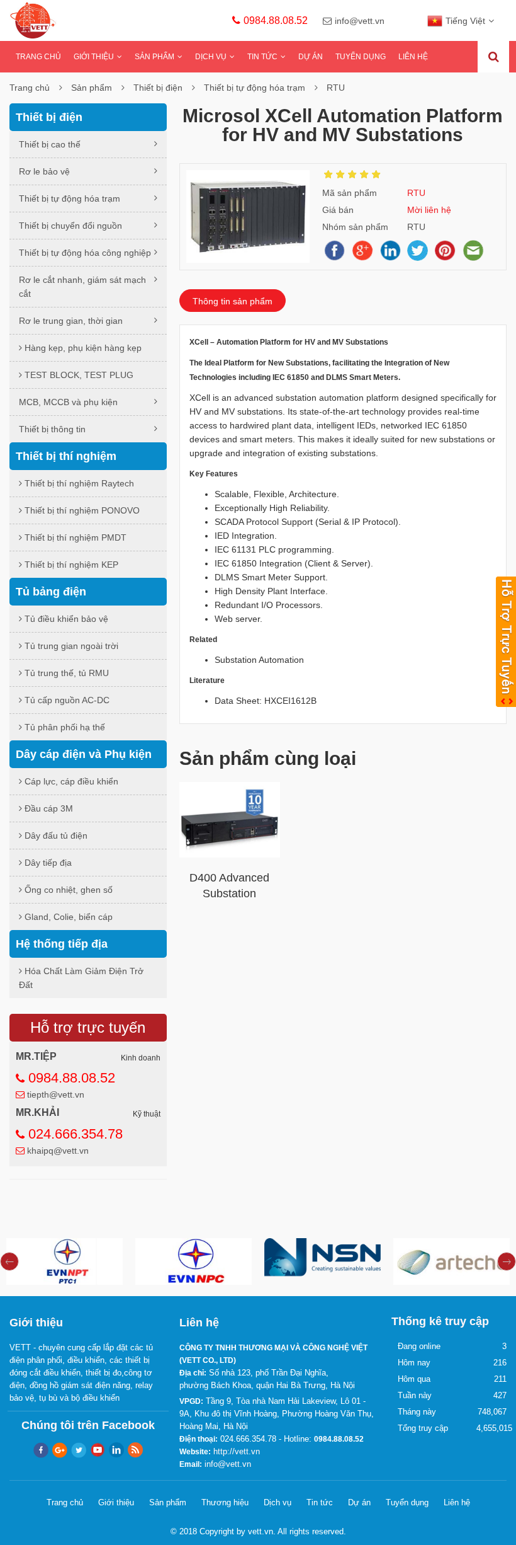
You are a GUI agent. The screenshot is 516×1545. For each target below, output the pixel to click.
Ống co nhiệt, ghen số (67, 890)
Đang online (419, 1346)
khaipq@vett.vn (58, 1151)
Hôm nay (414, 1362)
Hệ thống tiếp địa (62, 944)
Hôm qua (414, 1379)
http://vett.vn (236, 1451)
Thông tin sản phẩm (232, 301)
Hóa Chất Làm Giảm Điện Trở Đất (81, 978)
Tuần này (415, 1395)
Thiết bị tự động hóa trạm (254, 88)
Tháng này (417, 1411)
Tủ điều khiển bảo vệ (65, 619)
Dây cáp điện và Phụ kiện (84, 754)
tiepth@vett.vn (55, 1094)
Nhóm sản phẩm (355, 227)
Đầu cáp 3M (47, 808)
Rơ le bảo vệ (44, 171)
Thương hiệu (225, 1502)
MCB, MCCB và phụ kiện (68, 402)
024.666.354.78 (75, 1134)
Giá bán (338, 210)
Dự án (310, 56)
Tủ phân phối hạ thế (63, 727)
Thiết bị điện (157, 88)
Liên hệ (413, 56)
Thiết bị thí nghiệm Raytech (78, 483)
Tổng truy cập (423, 1428)
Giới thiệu (94, 56)
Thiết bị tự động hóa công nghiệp (85, 253)
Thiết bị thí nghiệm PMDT (74, 537)
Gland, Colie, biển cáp (67, 917)
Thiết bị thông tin (52, 429)
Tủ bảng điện (51, 591)
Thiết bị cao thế (50, 144)
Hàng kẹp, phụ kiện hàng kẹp (82, 348)
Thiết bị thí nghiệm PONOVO (81, 510)
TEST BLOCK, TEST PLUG (77, 375)
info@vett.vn (359, 21)
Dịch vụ (211, 56)
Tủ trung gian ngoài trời (70, 646)
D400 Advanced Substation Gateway (229, 893)
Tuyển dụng (360, 56)
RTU (336, 88)
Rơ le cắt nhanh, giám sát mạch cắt (82, 287)
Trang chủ (38, 56)
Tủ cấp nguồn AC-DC (65, 700)
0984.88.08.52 (276, 20)
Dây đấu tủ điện (54, 835)
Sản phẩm (154, 56)
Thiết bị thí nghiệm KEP (70, 565)
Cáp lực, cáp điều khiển (70, 781)
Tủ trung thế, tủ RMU (65, 673)
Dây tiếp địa (47, 863)
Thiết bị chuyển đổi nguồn (70, 226)
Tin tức (262, 56)
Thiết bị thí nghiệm (66, 456)
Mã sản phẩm (349, 193)
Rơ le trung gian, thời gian (71, 321)
